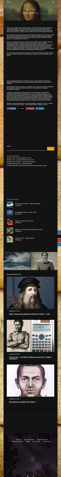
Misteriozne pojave (17, 441)
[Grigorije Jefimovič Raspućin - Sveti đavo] (44, 261)
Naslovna (18, 439)
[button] (53, 2)
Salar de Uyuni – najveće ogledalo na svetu (19, 158)
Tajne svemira (36, 441)
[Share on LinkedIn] (59, 244)
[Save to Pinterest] (59, 240)
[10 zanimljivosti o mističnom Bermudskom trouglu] (16, 261)
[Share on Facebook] (59, 232)
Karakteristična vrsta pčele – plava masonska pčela (21, 161)
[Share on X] (59, 236)
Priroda (28, 441)
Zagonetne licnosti (30, 9)
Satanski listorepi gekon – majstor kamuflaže (19, 163)
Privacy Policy (47, 441)
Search (9, 146)
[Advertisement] (30, 69)
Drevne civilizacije (29, 439)
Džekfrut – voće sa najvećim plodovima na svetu (20, 159)
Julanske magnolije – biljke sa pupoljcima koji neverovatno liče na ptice (27, 165)
